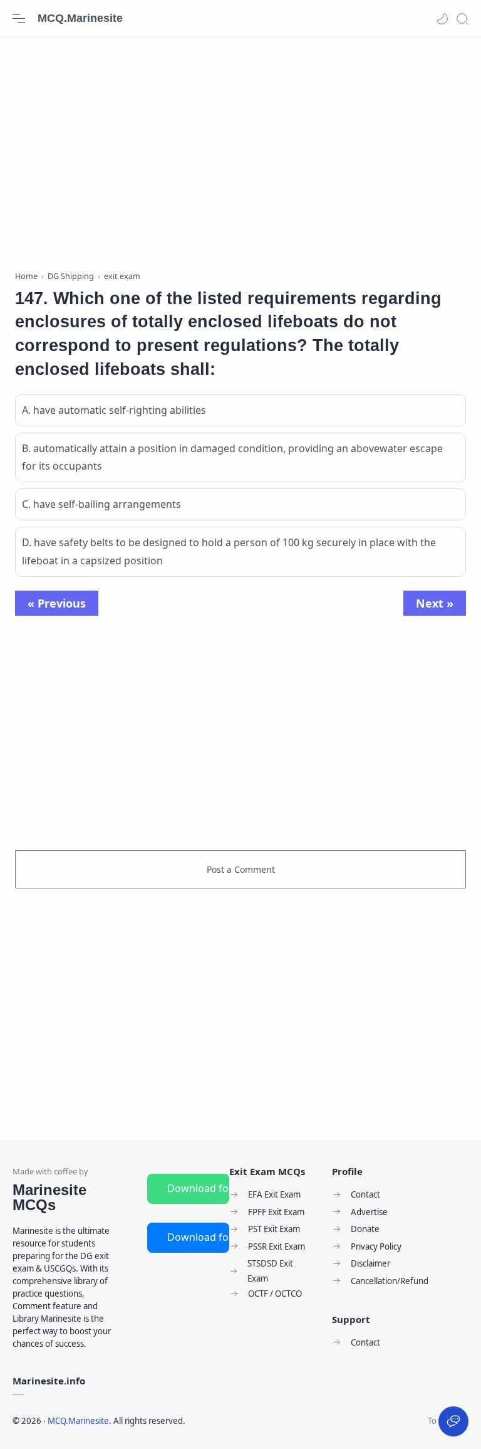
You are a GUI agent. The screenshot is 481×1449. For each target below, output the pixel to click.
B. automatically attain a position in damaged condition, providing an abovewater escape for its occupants (232, 457)
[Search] (462, 19)
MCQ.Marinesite (80, 18)
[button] (442, 19)
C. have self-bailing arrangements (101, 504)
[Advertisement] (240, 150)
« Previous (57, 603)
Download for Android (198, 1188)
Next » (434, 603)
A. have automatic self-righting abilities (114, 410)
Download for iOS (198, 1237)
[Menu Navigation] (19, 19)
